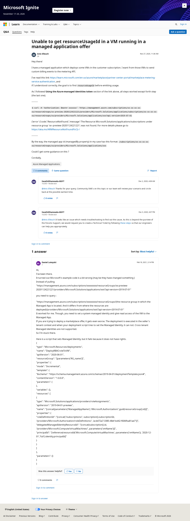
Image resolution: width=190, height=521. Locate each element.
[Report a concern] (57, 198)
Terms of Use (108, 516)
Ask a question (178, 31)
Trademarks (144, 516)
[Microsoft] (5, 24)
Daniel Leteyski (49, 262)
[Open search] (176, 24)
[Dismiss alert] (184, 5)
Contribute (53, 516)
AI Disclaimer (9, 516)
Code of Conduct (125, 516)
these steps (125, 223)
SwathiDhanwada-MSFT (53, 181)
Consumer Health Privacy (85, 516)
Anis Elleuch (43, 53)
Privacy (65, 516)
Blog (41, 516)
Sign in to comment (41, 243)
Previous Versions (27, 516)
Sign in (183, 24)
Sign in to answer (40, 498)
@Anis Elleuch (48, 188)
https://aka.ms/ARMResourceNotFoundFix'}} (55, 129)
